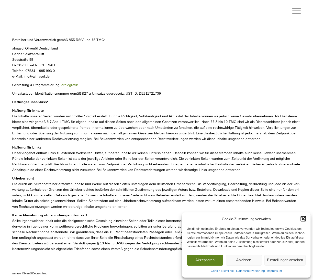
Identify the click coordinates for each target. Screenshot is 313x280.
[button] (303, 218)
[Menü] (295, 11)
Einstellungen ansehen (285, 260)
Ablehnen (243, 260)
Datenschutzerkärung (250, 271)
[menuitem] (295, 11)
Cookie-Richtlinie (222, 271)
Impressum (274, 271)
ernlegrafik (69, 85)
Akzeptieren (204, 260)
